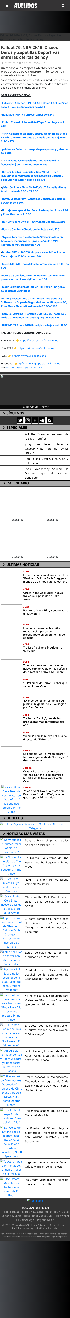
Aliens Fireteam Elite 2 (16, 1211)
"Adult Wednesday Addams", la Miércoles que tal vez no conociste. (46, 473)
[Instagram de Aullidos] (27, 420)
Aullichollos (9, 368)
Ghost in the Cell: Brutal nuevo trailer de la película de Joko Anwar (43, 596)
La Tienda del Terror (35, 407)
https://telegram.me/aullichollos (39, 340)
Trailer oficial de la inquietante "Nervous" (42, 649)
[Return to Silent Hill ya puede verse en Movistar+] (11, 612)
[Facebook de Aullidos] (35, 420)
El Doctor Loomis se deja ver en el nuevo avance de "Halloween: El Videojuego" (46, 1030)
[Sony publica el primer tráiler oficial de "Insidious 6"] (11, 845)
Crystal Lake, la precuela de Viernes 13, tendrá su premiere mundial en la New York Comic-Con (43, 776)
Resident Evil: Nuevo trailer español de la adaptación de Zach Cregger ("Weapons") (46, 974)
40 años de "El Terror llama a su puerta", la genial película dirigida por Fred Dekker (44, 704)
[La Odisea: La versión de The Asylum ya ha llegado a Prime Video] (11, 865)
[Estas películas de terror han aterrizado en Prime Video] (11, 958)
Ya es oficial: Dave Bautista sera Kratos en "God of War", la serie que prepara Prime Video (44, 794)
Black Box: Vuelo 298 (38, 1215)
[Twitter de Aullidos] (20, 420)
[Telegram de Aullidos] (42, 420)
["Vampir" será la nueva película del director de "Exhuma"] (11, 738)
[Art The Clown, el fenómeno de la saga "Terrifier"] (11, 433)
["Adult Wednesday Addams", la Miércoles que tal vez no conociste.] (11, 468)
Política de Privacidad (47, 1228)
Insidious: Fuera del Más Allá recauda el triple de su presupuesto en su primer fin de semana (44, 633)
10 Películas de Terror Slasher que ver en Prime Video (45, 684)
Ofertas (19, 368)
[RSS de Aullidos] (49, 420)
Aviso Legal (29, 1228)
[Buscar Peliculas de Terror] (63, 6)
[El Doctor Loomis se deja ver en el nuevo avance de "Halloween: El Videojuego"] (11, 1035)
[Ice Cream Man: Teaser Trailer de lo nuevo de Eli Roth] (11, 1187)
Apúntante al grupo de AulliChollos (39, 363)
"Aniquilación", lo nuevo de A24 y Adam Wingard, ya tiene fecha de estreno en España (46, 1056)
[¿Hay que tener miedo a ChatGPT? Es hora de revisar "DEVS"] (11, 443)
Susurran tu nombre (45, 1211)
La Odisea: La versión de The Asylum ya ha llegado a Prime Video (46, 862)
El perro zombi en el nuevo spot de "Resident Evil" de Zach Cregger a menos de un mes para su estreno (45, 578)
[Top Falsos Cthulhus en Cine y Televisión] (11, 458)
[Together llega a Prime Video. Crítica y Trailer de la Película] (11, 1167)
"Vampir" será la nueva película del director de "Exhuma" (45, 737)
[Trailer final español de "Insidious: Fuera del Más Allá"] (11, 1116)
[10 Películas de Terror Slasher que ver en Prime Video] (11, 685)
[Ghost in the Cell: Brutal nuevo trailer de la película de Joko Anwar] (11, 594)
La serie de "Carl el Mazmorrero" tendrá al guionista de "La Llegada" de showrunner (45, 757)
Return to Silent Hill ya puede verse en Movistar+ (45, 612)
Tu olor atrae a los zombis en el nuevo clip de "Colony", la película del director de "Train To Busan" (45, 668)
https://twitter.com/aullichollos (36, 348)
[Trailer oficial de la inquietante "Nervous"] (11, 649)
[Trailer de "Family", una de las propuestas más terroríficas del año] (11, 720)
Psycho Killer (45, 1220)
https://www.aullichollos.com (29, 355)
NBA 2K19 (38, 368)
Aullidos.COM (23, 1225)
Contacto (61, 1225)
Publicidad (17, 1228)
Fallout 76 (28, 368)
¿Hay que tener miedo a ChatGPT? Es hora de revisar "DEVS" (46, 449)
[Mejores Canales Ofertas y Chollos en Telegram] (35, 826)
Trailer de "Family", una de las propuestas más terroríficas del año (43, 721)
